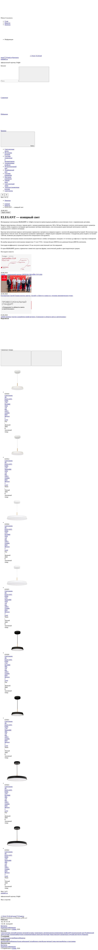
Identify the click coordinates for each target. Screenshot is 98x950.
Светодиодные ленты (8, 933)
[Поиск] (34, 74)
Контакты (15, 57)
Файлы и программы (69, 941)
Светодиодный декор (46, 934)
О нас (6, 21)
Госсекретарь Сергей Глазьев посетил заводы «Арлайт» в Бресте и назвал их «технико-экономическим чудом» (37, 295)
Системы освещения (8, 174)
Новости (7, 23)
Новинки (8, 200)
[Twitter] (44, 333)
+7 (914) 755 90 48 (7, 916)
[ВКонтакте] (15, 333)
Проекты (7, 24)
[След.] (46, 358)
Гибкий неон (7, 181)
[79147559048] (15, 914)
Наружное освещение (8, 178)
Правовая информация (8, 927)
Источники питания (8, 153)
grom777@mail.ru (18, 916)
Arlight (14, 929)
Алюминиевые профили (9, 164)
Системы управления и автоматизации (40, 933)
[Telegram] (44, 348)
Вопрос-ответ (37, 941)
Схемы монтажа (56, 941)
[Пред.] (16, 358)
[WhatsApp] (15, 56)
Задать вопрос (6, 212)
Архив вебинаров (23, 941)
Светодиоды (9, 191)
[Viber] (73, 333)
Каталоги (4, 941)
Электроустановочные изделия (63, 934)
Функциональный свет (77, 933)
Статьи (31, 941)
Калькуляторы (46, 941)
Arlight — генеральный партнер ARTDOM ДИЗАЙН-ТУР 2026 (21, 274)
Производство (9, 938)
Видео (9, 941)
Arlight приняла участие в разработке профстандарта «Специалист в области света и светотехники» (33, 317)
